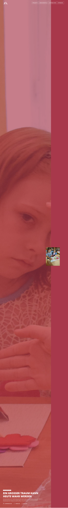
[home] (5, 3)
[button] (35, 3)
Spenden (60, 3)
